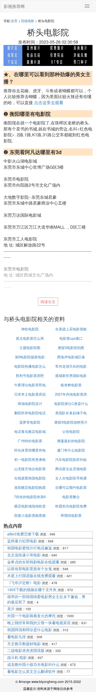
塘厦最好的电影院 (71, 440)
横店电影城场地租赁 (30, 506)
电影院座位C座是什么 (71, 403)
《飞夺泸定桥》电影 (24, 582)
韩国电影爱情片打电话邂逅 (29, 548)
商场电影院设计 (30, 403)
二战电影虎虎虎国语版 (26, 650)
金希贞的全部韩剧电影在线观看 (33, 562)
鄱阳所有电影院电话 (30, 412)
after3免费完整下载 (23, 534)
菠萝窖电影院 (29, 422)
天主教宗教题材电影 (24, 643)
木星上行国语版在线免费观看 (31, 575)
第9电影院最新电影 (30, 356)
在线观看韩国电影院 (30, 478)
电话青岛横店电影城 (30, 431)
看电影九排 (16, 636)
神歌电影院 (30, 328)
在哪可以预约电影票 (71, 487)
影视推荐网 (14, 6)
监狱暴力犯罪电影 (22, 541)
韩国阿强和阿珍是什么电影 (29, 629)
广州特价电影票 (30, 440)
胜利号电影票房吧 (30, 375)
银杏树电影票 (71, 384)
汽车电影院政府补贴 (71, 459)
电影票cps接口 (70, 338)
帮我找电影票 (71, 515)
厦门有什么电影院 (71, 450)
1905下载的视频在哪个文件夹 (32, 589)
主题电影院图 (29, 347)
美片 (11, 608)
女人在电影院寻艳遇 (71, 478)
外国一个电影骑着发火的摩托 (31, 615)
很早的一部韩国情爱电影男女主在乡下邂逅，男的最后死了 (46, 599)
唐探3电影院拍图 (71, 347)
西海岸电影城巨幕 (71, 356)
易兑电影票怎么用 (30, 338)
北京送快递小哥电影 (24, 555)
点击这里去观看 (48, 102)
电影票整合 (71, 496)
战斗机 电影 (17, 657)
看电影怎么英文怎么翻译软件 (31, 671)
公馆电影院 (71, 431)
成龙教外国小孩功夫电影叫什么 (33, 664)
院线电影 (27, 20)
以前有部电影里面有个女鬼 (29, 568)
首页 (14, 20)
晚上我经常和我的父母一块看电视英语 (39, 622)
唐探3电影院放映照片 (71, 422)
